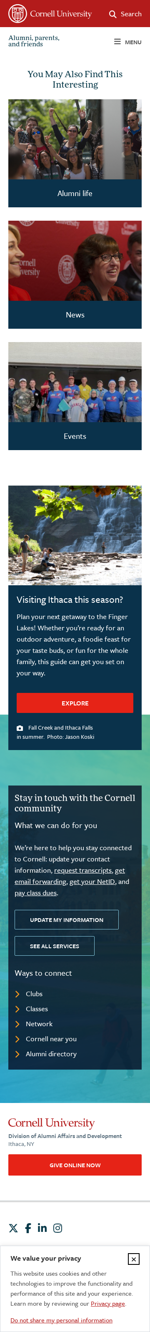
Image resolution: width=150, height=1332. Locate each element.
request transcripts (83, 870)
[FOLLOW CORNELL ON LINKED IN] (42, 1228)
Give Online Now (75, 1165)
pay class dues (36, 892)
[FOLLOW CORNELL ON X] (13, 1228)
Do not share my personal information (61, 1319)
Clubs (34, 993)
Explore (75, 703)
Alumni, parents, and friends (34, 41)
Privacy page (108, 1303)
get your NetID (92, 881)
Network (39, 1023)
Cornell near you (51, 1038)
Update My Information (66, 919)
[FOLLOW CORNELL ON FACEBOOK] (28, 1228)
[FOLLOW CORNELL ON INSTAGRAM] (57, 1228)
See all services (54, 946)
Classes (37, 1008)
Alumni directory (51, 1053)
